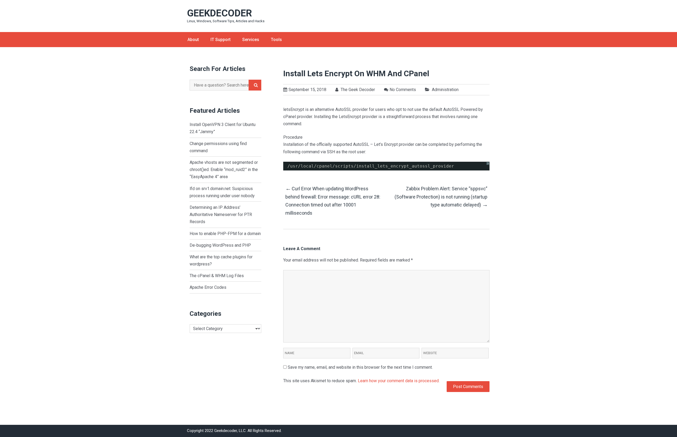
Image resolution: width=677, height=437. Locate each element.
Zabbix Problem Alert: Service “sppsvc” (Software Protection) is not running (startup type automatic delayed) (441, 197)
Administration (445, 89)
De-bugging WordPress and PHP (220, 245)
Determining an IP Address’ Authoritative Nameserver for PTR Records (221, 214)
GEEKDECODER (219, 13)
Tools (276, 39)
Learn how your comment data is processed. (399, 380)
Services (250, 39)
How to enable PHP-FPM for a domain (225, 233)
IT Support (221, 39)
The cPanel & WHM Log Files (217, 275)
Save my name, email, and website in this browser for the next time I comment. (360, 367)
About (193, 39)
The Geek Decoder (357, 89)
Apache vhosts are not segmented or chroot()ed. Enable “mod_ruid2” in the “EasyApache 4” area (224, 169)
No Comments (403, 89)
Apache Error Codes (208, 287)
